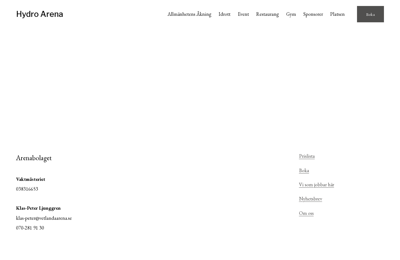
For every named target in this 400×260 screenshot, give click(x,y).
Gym (291, 14)
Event (243, 14)
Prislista (307, 156)
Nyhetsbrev (310, 199)
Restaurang (267, 14)
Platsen (337, 14)
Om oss (306, 213)
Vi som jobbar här (316, 184)
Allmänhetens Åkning (189, 14)
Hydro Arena (39, 14)
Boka (370, 14)
